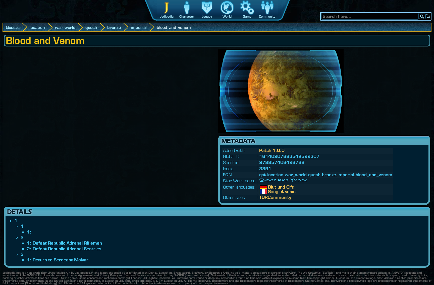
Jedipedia (167, 16)
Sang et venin (272, 191)
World (227, 16)
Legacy (207, 16)
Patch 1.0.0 (272, 150)
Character (186, 16)
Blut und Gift (272, 187)
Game (247, 16)
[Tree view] (428, 16)
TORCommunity (275, 197)
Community (267, 16)
